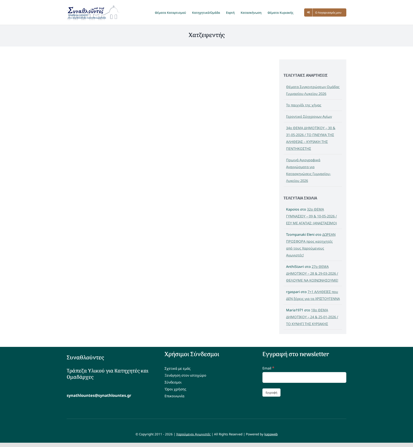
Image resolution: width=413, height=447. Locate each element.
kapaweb (271, 434)
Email (268, 368)
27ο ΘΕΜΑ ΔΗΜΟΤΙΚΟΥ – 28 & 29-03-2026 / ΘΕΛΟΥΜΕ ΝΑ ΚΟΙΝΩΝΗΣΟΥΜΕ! (312, 273)
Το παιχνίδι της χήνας (303, 105)
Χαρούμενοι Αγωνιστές (193, 434)
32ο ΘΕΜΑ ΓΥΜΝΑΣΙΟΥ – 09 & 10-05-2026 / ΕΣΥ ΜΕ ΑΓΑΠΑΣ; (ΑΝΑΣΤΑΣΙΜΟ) (311, 216)
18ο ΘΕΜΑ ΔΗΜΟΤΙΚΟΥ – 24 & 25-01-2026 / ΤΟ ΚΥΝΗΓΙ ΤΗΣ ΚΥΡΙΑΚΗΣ (312, 317)
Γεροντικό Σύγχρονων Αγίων (309, 116)
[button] (300, 12)
